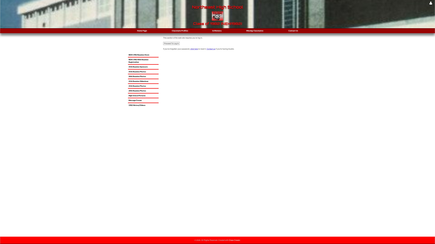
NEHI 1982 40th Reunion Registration (138, 61)
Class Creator (234, 240)
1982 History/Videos (137, 105)
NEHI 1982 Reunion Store (139, 55)
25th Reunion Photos (137, 86)
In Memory (217, 31)
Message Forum (135, 100)
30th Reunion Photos (137, 76)
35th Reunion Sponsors (138, 67)
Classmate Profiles (180, 31)
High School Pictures (137, 96)
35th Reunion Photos (137, 72)
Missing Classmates (254, 31)
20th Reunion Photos (137, 91)
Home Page (142, 31)
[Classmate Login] (431, 3)
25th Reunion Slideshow (138, 81)
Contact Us (293, 31)
